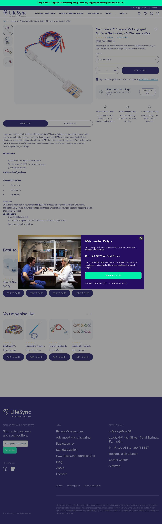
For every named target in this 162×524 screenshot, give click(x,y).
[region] (81, 3)
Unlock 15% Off (113, 275)
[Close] (141, 238)
